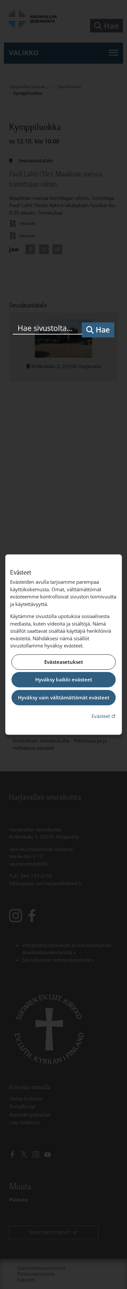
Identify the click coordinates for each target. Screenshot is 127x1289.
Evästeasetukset (63, 662)
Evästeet (104, 715)
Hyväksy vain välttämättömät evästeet (63, 697)
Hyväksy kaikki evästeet (63, 680)
